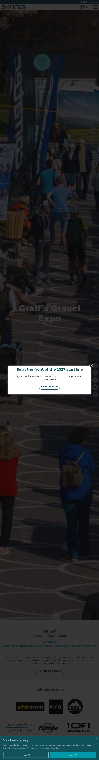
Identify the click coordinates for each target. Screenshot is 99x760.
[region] (49, 748)
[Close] (96, 738)
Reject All (26, 755)
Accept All (73, 755)
